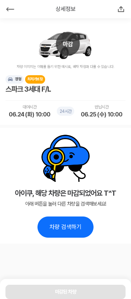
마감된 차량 (65, 292)
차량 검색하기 (65, 226)
